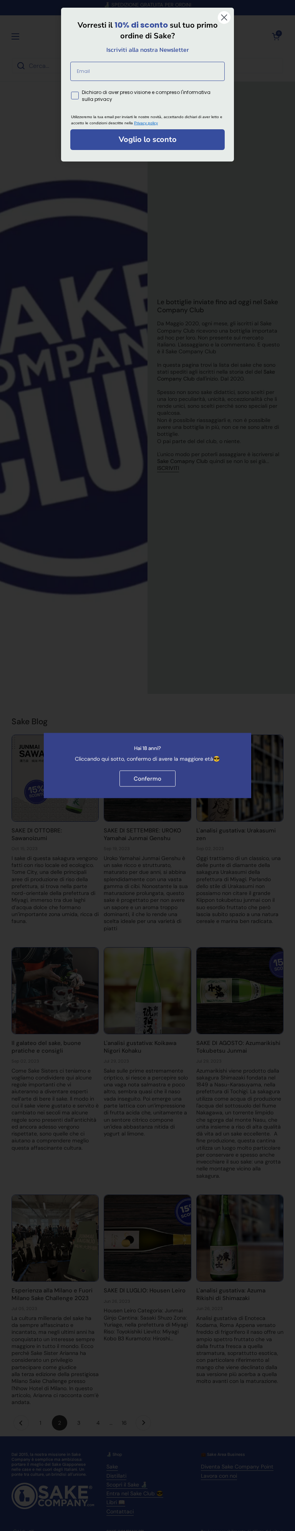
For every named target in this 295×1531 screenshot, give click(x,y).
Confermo (147, 778)
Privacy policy (146, 123)
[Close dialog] (224, 17)
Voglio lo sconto (148, 139)
